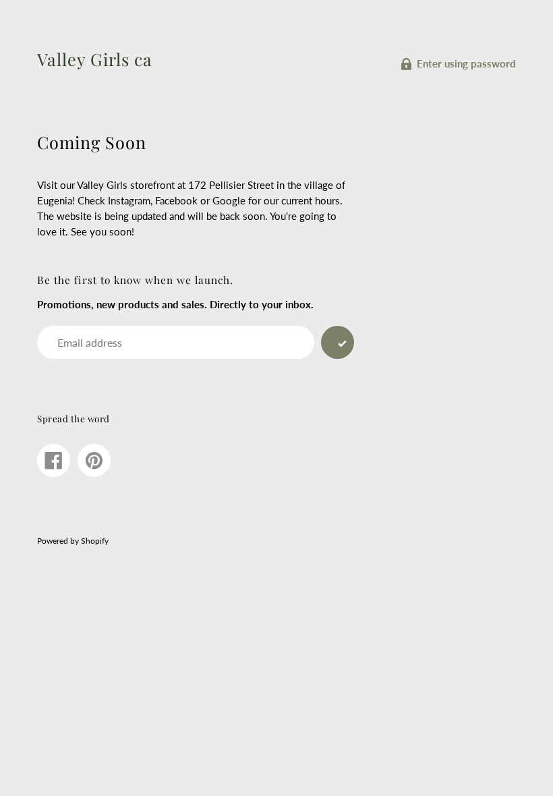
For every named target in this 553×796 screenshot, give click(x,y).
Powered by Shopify (73, 541)
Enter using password (466, 63)
